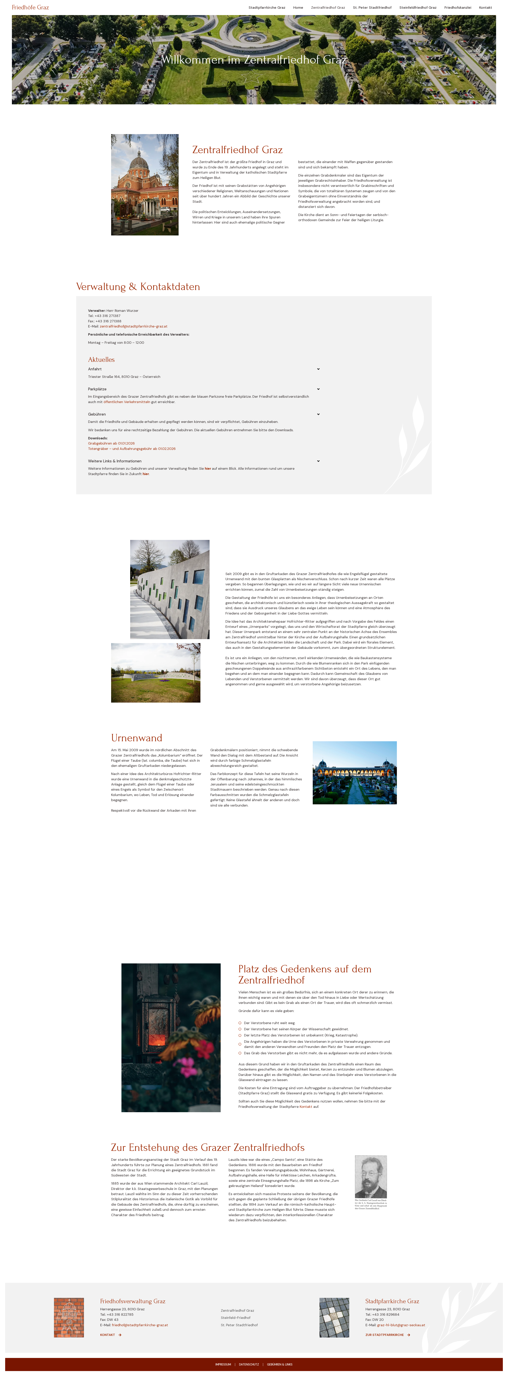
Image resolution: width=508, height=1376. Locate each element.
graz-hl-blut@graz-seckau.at (401, 1325)
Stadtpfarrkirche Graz (267, 7)
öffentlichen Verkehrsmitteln (127, 402)
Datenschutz (249, 1364)
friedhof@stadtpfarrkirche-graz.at (139, 1325)
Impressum (223, 1364)
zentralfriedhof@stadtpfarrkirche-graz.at (133, 326)
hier (208, 468)
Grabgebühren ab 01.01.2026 (111, 443)
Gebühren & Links (279, 1364)
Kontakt (485, 7)
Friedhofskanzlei (457, 7)
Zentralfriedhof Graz (328, 7)
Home (298, 7)
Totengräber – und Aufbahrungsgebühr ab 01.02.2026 (132, 449)
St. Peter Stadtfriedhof (372, 7)
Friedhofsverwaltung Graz (254, 888)
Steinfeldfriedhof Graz (418, 7)
